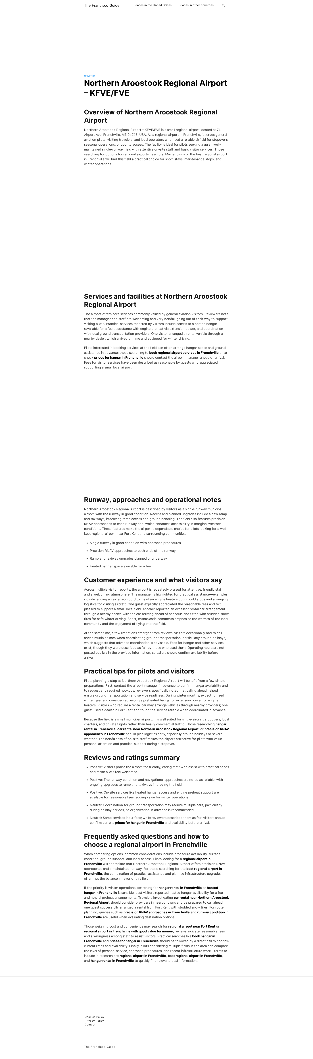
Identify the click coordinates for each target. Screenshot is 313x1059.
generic (89, 76)
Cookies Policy (95, 1016)
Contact (90, 1024)
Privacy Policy (94, 1020)
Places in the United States (153, 5)
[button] (223, 5)
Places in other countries (197, 5)
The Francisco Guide (102, 5)
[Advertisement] (156, 40)
